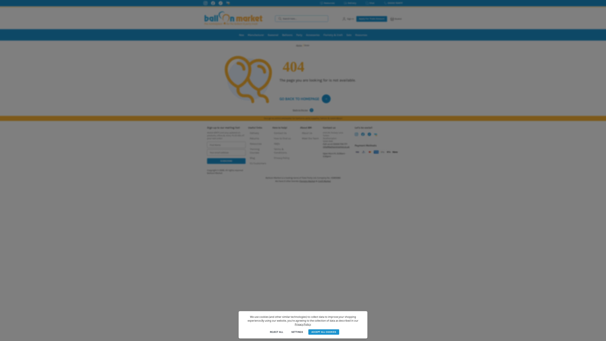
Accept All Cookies (323, 331)
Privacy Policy (303, 324)
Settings (297, 331)
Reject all (276, 331)
